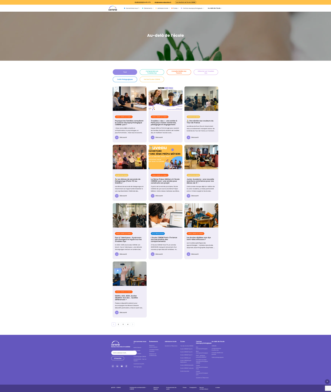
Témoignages (138, 367)
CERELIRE (214, 346)
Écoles (175, 8)
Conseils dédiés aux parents (217, 353)
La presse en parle (139, 364)
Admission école (162, 8)
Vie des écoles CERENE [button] (152, 79)
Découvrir (123, 137)
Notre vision (137, 350)
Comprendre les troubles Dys (216, 349)
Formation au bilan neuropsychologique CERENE (202, 361)
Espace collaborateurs (203, 388)
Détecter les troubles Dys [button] (206, 72)
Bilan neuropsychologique (202, 352)
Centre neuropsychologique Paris (202, 367)
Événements (148, 8)
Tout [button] (125, 72)
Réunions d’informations (153, 346)
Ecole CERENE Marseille (186, 365)
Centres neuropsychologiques (192, 8)
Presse (184, 387)
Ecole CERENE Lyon (185, 358)
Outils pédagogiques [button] (125, 79)
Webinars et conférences (153, 354)
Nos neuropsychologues (201, 348)
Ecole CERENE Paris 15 (186, 352)
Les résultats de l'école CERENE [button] (185, 2)
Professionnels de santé (171, 388)
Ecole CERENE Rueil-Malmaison (186, 361)
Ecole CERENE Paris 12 (186, 349)
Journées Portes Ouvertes (154, 350)
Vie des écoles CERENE (186, 346)
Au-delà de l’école (214, 8)
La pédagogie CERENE (140, 356)
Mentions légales (156, 388)
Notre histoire (137, 347)
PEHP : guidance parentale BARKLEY (201, 356)
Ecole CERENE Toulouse (187, 368)
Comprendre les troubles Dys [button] (152, 72)
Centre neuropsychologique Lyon (202, 373)
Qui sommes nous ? (132, 8)
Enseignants (193, 387)
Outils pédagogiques (218, 357)
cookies (217, 387)
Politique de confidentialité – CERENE (138, 388)
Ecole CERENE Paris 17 (186, 355)
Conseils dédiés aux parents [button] (179, 72)
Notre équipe (137, 353)
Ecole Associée (184, 371)
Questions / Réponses (171, 346)
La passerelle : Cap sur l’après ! (140, 360)
